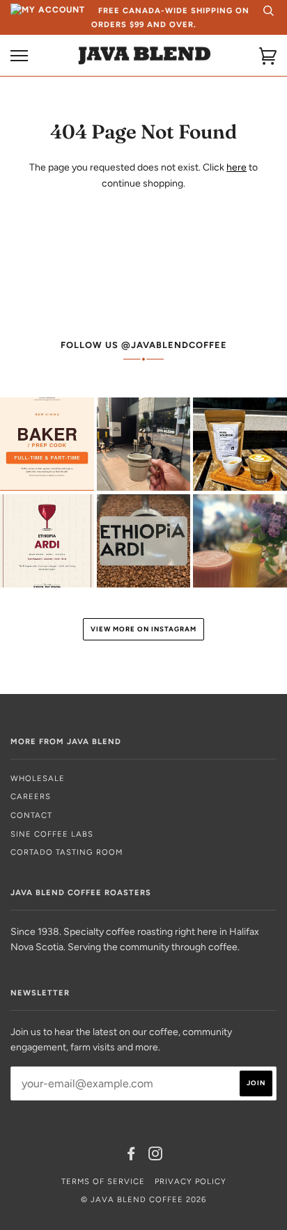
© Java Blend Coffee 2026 (143, 1199)
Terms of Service (103, 1181)
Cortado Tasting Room (66, 852)
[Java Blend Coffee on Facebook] (131, 1156)
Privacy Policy (190, 1181)
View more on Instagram (143, 629)
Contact (31, 815)
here (236, 167)
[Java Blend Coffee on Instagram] (155, 1156)
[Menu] (19, 56)
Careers (30, 796)
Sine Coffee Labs (51, 834)
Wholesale (37, 778)
